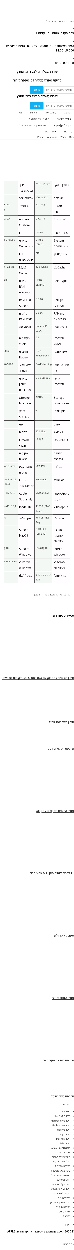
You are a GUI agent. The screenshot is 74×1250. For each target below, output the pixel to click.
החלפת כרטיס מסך (61, 1161)
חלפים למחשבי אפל (60, 1175)
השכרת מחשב (63, 1179)
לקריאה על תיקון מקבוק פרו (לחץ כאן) (52, 594)
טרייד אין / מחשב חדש (60, 1184)
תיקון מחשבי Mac (62, 1116)
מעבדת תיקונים (63, 1207)
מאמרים (66, 1216)
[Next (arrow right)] (67, 625)
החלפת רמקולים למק (61, 748)
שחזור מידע (64, 1211)
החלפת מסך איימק (62, 1096)
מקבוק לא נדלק (64, 935)
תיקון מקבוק (64, 1134)
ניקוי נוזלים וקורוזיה (61, 1193)
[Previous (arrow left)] (6, 625)
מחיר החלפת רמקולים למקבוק (55, 811)
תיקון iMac (65, 1143)
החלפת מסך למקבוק (60, 1202)
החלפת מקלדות (62, 1166)
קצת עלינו (65, 1111)
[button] (37, 1104)
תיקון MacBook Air (61, 1125)
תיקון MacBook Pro (60, 1120)
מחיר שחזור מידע (63, 998)
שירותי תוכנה (64, 1198)
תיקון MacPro (63, 1129)
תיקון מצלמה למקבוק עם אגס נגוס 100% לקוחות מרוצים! (38, 678)
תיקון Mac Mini (63, 1138)
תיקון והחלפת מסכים (60, 1188)
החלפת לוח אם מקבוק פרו (58, 1060)
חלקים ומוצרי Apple (60, 1148)
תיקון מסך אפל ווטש (61, 722)
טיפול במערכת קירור (60, 1170)
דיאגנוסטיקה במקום (61, 1157)
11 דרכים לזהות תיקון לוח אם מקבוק (51, 873)
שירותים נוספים (63, 1152)
